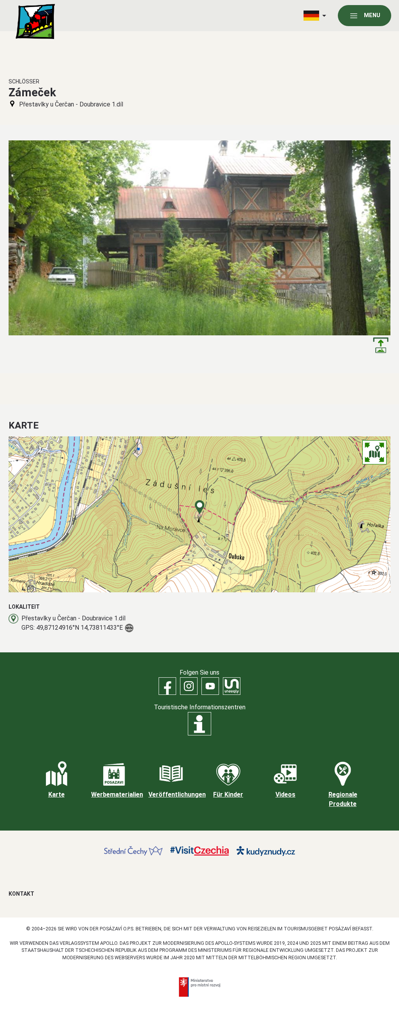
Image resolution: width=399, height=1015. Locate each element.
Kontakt (21, 894)
